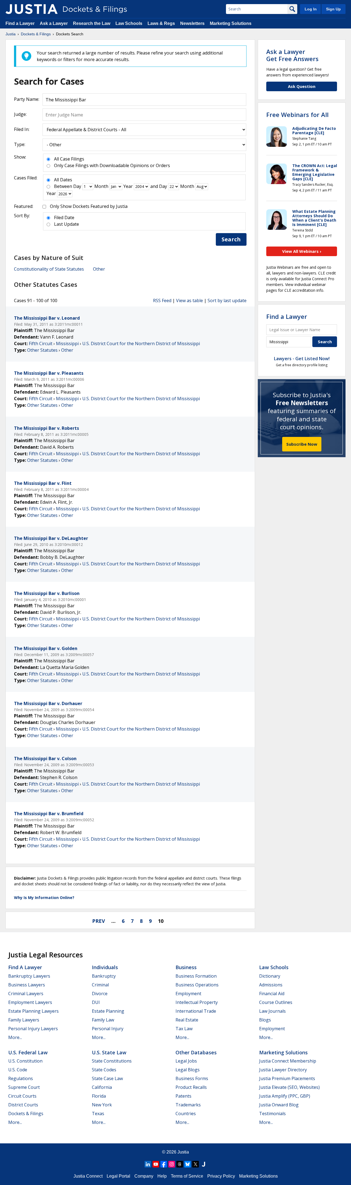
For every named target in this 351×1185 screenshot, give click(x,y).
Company (143, 1176)
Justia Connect (88, 1176)
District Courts (23, 1105)
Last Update (66, 224)
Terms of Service (187, 1176)
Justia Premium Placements (287, 1078)
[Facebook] (163, 1164)
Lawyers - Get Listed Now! (302, 359)
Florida (99, 1096)
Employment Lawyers (30, 1002)
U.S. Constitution (25, 1061)
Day (77, 186)
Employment (188, 994)
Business (186, 967)
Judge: (20, 114)
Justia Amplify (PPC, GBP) (284, 1096)
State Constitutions (112, 1061)
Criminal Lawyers (25, 994)
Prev (98, 921)
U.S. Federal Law (28, 1052)
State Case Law (107, 1078)
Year (128, 186)
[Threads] (179, 1164)
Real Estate (187, 1020)
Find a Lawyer (20, 23)
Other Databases (196, 1052)
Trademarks (188, 1105)
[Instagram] (171, 1164)
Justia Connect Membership (287, 1061)
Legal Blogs (188, 1070)
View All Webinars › (301, 251)
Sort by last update (227, 300)
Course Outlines (275, 1002)
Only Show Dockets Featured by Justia (89, 206)
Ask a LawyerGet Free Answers (292, 55)
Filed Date (64, 217)
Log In (311, 9)
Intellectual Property (197, 1002)
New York (102, 1105)
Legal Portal (118, 1176)
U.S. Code (17, 1070)
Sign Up (333, 9)
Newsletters (192, 23)
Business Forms (192, 1078)
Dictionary (269, 976)
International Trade (196, 1011)
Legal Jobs (186, 1061)
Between (63, 186)
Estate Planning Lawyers (33, 1011)
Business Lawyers (26, 985)
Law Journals (272, 1011)
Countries (186, 1113)
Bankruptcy (104, 976)
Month (101, 186)
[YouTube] (155, 1164)
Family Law (103, 1020)
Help (162, 1176)
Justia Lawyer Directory (283, 1070)
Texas (98, 1113)
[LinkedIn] (148, 1164)
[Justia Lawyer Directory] (203, 1164)
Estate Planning (108, 1011)
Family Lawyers (23, 1020)
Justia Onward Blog (279, 1105)
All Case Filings (69, 159)
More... (15, 1037)
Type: (19, 144)
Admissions (270, 985)
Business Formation (196, 976)
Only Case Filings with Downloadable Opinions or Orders (112, 165)
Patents (183, 1096)
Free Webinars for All (297, 114)
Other (99, 269)
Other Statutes (42, 350)
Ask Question (301, 86)
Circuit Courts (22, 1096)
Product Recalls (191, 1087)
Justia (183, 1152)
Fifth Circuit (40, 343)
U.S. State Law (109, 1052)
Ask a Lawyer (54, 23)
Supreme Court (24, 1087)
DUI (96, 1002)
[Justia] (31, 9)
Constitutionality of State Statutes (49, 269)
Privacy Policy (221, 1176)
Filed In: (21, 129)
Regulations (20, 1078)
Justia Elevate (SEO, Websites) (289, 1087)
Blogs (265, 1020)
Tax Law (184, 1029)
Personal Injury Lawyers (33, 1029)
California (102, 1087)
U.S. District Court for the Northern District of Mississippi (141, 343)
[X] (195, 1164)
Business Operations (197, 985)
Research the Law (91, 23)
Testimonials (272, 1113)
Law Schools (128, 23)
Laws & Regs (161, 23)
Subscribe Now (301, 444)
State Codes (104, 1070)
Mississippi (67, 343)
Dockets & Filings (25, 1113)
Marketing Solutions (230, 23)
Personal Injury (107, 1029)
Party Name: (26, 99)
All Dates (63, 180)
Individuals (105, 967)
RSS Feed (162, 300)
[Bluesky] (187, 1164)
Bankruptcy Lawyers (29, 976)
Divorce (99, 994)
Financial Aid (271, 994)
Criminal (100, 985)
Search (231, 239)
